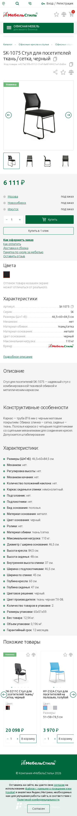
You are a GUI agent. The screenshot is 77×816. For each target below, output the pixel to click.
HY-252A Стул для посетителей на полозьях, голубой (55, 694)
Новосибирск (17, 202)
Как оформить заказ (18, 240)
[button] (9, 115)
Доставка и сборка (15, 248)
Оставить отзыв (14, 256)
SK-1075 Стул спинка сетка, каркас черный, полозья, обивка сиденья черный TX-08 (6, 274)
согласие (59, 784)
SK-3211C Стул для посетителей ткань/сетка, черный (19, 694)
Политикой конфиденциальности (38, 799)
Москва (13, 196)
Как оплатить (12, 244)
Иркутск (13, 209)
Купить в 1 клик (38, 230)
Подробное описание (17, 356)
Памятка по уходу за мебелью (23, 252)
